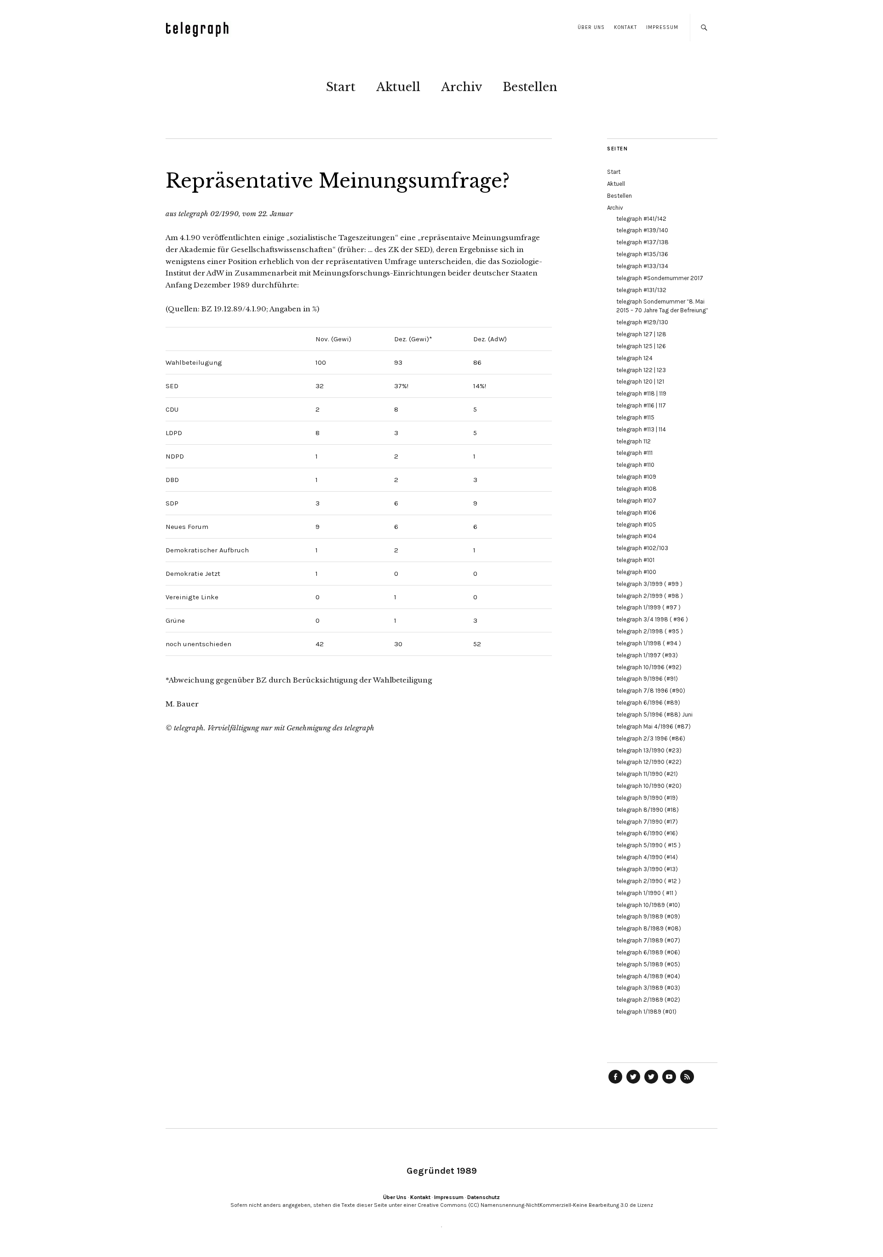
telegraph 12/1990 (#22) (649, 761)
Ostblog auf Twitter (633, 1083)
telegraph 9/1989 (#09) (648, 916)
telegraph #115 (635, 417)
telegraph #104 (636, 536)
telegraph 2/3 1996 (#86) (650, 738)
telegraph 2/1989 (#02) (648, 999)
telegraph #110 (635, 464)
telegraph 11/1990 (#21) (647, 773)
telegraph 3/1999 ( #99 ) (649, 583)
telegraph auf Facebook (615, 1083)
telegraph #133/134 (642, 266)
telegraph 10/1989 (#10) (648, 904)
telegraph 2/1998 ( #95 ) (649, 631)
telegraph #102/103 (642, 548)
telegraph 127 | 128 (641, 334)
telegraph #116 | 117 (641, 405)
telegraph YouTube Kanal (669, 1083)
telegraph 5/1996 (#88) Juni (654, 714)
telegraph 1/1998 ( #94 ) (648, 643)
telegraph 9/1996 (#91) (647, 678)
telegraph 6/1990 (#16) (647, 833)
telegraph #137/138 (642, 242)
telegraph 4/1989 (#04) (648, 976)
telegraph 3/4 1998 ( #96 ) (652, 619)
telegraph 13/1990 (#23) (649, 750)
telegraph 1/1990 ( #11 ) (646, 893)
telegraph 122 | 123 (641, 370)
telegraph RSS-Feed (687, 1083)
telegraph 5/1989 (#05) (648, 964)
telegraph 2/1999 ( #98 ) (649, 595)
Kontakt (625, 27)
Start (340, 87)
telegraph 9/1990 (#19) (647, 797)
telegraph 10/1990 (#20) (649, 785)
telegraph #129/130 (642, 322)
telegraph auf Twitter (651, 1083)
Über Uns (591, 27)
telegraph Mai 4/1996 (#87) (653, 726)
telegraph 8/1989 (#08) (648, 928)
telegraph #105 (636, 524)
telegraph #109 (636, 476)
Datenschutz (483, 1197)
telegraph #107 (636, 500)
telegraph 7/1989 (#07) (648, 940)
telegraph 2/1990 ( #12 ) (648, 881)
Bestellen (530, 87)
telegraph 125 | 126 (641, 346)
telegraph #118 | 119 (641, 393)
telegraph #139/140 (642, 230)
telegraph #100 (636, 571)
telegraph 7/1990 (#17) (647, 821)
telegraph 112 (633, 441)
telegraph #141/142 (641, 218)
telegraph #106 (636, 512)
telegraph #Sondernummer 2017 (659, 278)
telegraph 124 (634, 358)
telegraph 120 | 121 (640, 381)
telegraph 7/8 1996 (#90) (650, 690)
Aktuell (398, 87)
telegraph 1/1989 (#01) (646, 1011)
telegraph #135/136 (642, 254)
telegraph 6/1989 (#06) (648, 952)
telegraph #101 (635, 560)
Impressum (662, 27)
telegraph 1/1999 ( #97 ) (648, 607)
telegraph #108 (636, 488)
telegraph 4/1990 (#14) (647, 857)
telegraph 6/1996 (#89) (648, 702)
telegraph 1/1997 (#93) (647, 655)
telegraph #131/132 (641, 290)
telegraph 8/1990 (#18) (647, 809)
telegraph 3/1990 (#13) (647, 869)
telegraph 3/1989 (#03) (648, 987)
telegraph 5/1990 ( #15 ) (648, 845)
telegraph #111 (634, 452)
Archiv (461, 87)
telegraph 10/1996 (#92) (649, 667)
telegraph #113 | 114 (641, 429)
